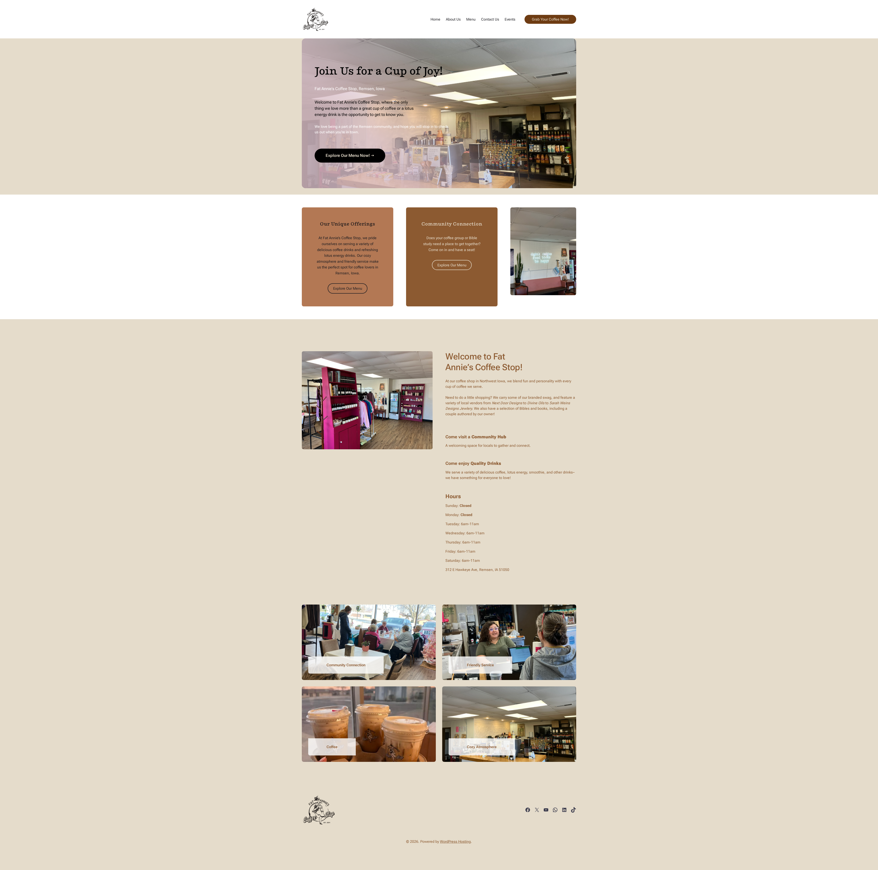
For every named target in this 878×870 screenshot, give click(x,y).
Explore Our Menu (347, 288)
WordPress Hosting (455, 841)
